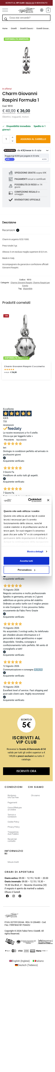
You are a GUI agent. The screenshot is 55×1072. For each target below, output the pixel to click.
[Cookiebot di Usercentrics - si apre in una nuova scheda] (30, 500)
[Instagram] (13, 896)
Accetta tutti (26, 560)
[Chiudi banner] (48, 500)
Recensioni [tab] (10, 230)
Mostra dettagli (35, 551)
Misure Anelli (13, 862)
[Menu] (6, 10)
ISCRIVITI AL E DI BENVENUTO (26, 3)
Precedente (9, 440)
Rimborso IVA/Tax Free (13, 796)
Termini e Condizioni (12, 816)
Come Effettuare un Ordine (15, 808)
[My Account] (42, 10)
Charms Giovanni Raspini (21, 282)
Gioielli (14, 28)
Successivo (21, 440)
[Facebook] (7, 896)
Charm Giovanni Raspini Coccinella (24, 366)
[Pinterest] (20, 896)
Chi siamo (35, 795)
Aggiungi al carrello (33, 139)
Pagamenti (12, 802)
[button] (47, 10)
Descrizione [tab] (9, 222)
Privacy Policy (14, 827)
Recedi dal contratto (12, 840)
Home (4, 28)
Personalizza (24, 570)
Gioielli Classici (26, 28)
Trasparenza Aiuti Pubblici (13, 833)
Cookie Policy (13, 822)
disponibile (27, 288)
